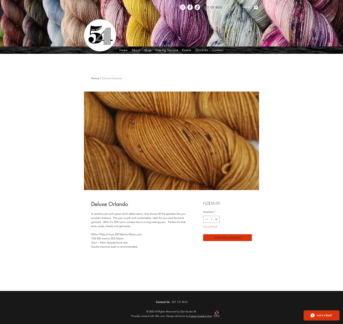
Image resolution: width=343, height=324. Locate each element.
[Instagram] (182, 7)
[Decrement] (206, 219)
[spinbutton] (211, 219)
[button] (148, 50)
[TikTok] (197, 7)
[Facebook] (190, 7)
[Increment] (216, 219)
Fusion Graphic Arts (200, 316)
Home (95, 78)
